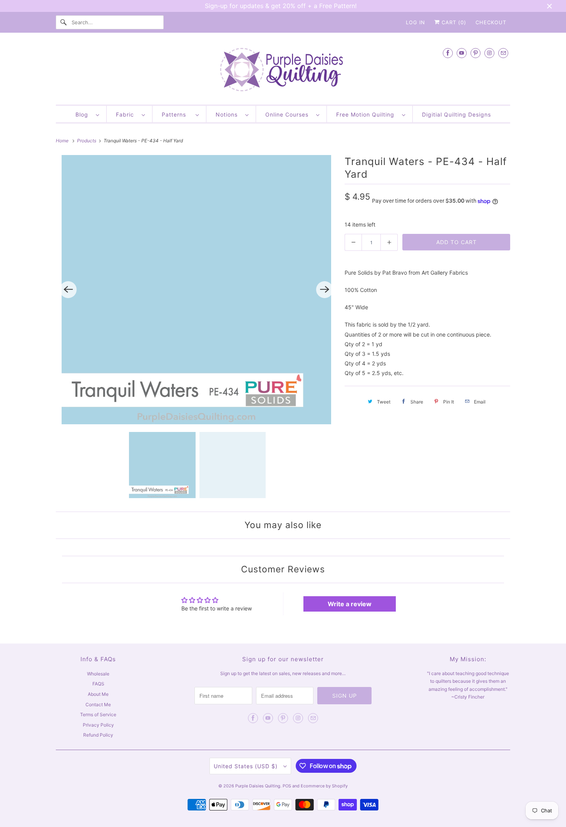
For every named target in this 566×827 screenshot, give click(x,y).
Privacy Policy (98, 725)
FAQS (98, 684)
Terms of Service (98, 714)
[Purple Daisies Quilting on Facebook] (448, 53)
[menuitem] (87, 114)
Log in (415, 22)
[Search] (63, 22)
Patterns (177, 114)
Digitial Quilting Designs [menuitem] (456, 114)
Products (87, 140)
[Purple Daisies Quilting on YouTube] (462, 53)
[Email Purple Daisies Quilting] (503, 53)
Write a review (350, 604)
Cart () (453, 22)
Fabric (127, 114)
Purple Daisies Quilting (257, 786)
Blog (83, 114)
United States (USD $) (247, 766)
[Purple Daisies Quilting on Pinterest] (476, 53)
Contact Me (98, 704)
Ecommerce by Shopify (324, 786)
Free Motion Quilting (367, 114)
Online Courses (288, 114)
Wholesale (98, 674)
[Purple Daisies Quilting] (283, 70)
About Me (98, 694)
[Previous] (68, 289)
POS (287, 786)
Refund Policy (98, 735)
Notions (228, 114)
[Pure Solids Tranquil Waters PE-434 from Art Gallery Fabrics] (196, 289)
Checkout (491, 22)
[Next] (324, 289)
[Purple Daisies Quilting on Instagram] (489, 53)
